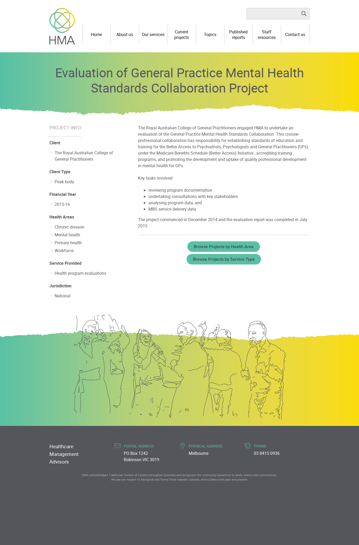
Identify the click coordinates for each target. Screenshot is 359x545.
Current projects (181, 34)
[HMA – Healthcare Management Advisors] (62, 26)
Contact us (295, 34)
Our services (153, 34)
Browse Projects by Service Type (224, 259)
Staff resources (267, 34)
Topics (210, 34)
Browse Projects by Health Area (224, 246)
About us (124, 34)
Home (96, 34)
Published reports (238, 34)
